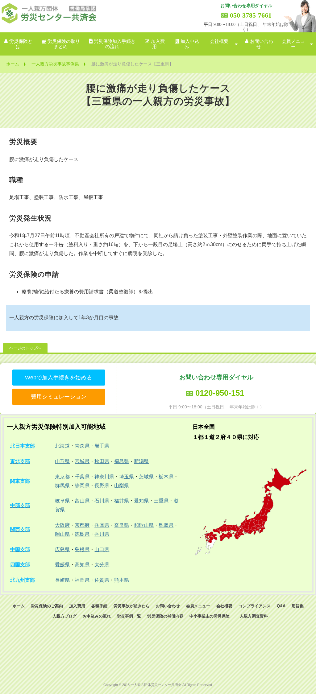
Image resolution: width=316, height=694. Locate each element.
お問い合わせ (261, 44)
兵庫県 (101, 525)
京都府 (82, 525)
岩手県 (101, 445)
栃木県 (166, 476)
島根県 (82, 549)
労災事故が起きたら (132, 606)
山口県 (101, 549)
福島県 (121, 461)
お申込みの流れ (97, 616)
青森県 (82, 445)
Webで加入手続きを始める (58, 377)
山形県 (62, 461)
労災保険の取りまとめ (64, 44)
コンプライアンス (255, 606)
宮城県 (82, 461)
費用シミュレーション (58, 397)
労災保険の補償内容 (165, 616)
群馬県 (62, 485)
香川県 (101, 534)
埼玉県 (126, 476)
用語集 (298, 606)
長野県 (101, 485)
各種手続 (99, 606)
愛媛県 (62, 564)
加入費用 (158, 44)
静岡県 (82, 485)
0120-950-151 (219, 393)
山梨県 (121, 485)
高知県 (82, 564)
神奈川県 (104, 476)
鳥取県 (166, 525)
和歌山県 (144, 525)
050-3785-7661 (251, 15)
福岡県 (82, 580)
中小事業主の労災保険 (209, 616)
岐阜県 (62, 500)
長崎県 (62, 580)
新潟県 (141, 461)
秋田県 (101, 461)
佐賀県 (101, 580)
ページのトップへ (25, 348)
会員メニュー (293, 44)
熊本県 (121, 580)
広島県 (62, 549)
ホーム (12, 63)
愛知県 (141, 500)
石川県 (101, 500)
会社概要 (219, 41)
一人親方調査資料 (252, 616)
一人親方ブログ (62, 616)
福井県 (121, 500)
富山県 (82, 500)
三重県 (161, 500)
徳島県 (82, 534)
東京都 (62, 476)
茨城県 (146, 476)
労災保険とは (20, 44)
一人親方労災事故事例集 (55, 63)
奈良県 (121, 525)
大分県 (101, 564)
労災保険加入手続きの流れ (114, 44)
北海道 (62, 445)
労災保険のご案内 (47, 606)
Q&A (281, 606)
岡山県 (62, 534)
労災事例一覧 (129, 616)
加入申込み (190, 44)
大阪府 (62, 525)
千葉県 (82, 476)
